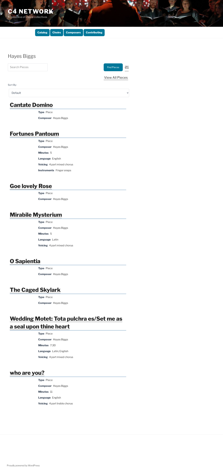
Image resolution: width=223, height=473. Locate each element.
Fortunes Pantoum (34, 133)
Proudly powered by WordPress (23, 465)
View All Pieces (116, 78)
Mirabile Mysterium (36, 214)
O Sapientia (25, 261)
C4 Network (31, 11)
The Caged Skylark (35, 289)
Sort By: (12, 84)
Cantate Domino (31, 105)
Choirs (56, 32)
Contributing (94, 32)
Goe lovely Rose (31, 186)
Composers (73, 32)
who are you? (27, 372)
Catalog (42, 32)
